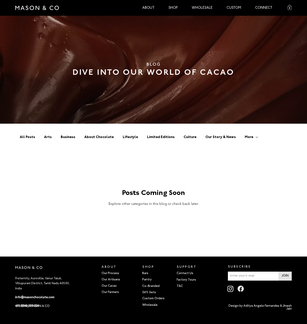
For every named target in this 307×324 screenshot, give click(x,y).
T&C (180, 286)
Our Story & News (220, 137)
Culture (190, 137)
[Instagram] (230, 289)
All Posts (27, 137)
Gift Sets (149, 292)
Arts (48, 137)
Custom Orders (153, 298)
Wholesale (150, 305)
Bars (145, 273)
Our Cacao (109, 286)
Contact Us (185, 273)
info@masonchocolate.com (34, 297)
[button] (289, 7)
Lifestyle (130, 137)
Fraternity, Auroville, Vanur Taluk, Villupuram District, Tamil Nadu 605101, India (42, 283)
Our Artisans (111, 279)
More (249, 137)
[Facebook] (241, 289)
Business (68, 137)
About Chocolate (99, 137)
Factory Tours (186, 280)
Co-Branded (151, 286)
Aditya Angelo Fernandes (261, 306)
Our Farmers (110, 292)
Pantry (147, 279)
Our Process (110, 273)
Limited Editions (161, 137)
